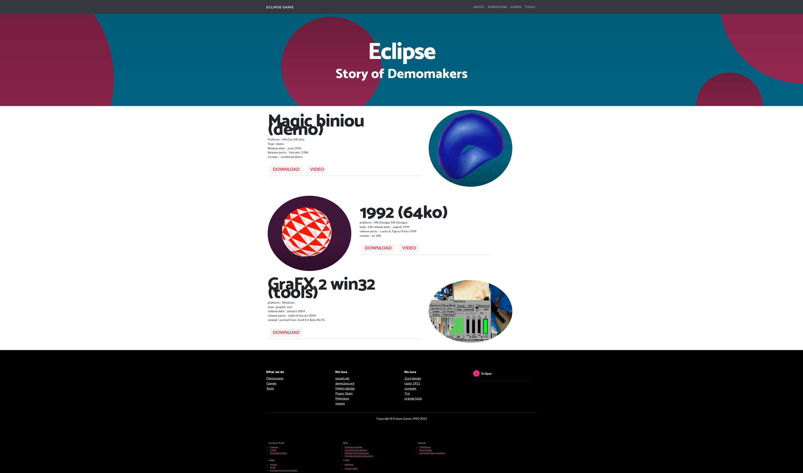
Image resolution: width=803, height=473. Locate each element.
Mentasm (342, 398)
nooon (340, 403)
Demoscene (274, 378)
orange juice (413, 398)
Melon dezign (345, 388)
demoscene (497, 7)
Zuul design (412, 378)
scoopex (410, 388)
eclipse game (280, 7)
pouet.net (342, 378)
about (479, 7)
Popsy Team (344, 393)
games (516, 7)
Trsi (407, 393)
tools (530, 7)
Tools (270, 388)
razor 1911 (412, 383)
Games (271, 383)
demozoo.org (344, 383)
